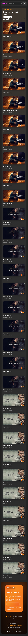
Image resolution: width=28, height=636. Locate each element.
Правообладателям (14, 623)
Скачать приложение (13, 604)
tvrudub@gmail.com (14, 627)
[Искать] (21, 3)
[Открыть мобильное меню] (24, 3)
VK (9, 631)
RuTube (20, 631)
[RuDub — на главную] (4, 3)
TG (14, 631)
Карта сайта (13, 621)
